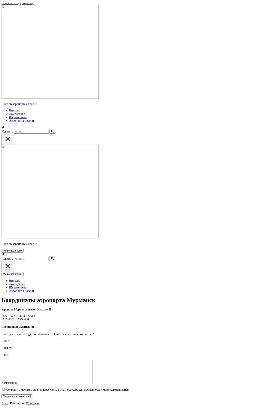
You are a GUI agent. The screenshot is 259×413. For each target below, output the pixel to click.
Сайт (5, 354)
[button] (3, 127)
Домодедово (17, 113)
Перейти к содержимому (18, 3)
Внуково (14, 110)
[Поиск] (52, 131)
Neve (5, 403)
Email (6, 347)
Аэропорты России (21, 120)
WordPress (32, 403)
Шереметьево (18, 117)
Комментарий (10, 382)
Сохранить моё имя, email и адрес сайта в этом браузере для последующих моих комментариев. (68, 389)
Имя (5, 340)
